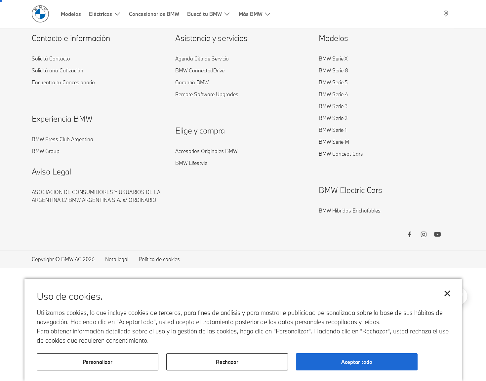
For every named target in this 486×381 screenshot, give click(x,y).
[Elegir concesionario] (446, 14)
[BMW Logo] (40, 13)
